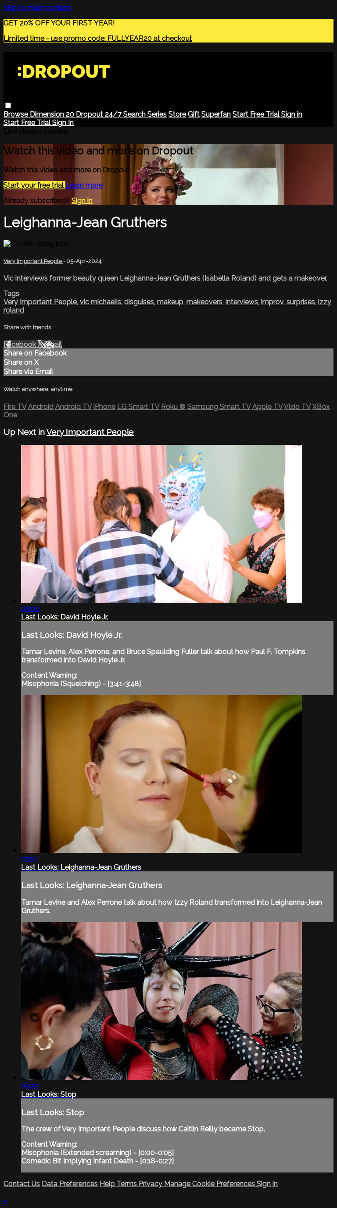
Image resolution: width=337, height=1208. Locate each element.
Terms (128, 1184)
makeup (170, 302)
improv (272, 302)
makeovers (204, 302)
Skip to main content (37, 8)
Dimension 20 (53, 114)
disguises (139, 302)
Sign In (63, 122)
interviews (242, 302)
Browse (17, 114)
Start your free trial (34, 185)
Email (53, 344)
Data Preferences (70, 1184)
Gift (194, 114)
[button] (8, 105)
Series (157, 114)
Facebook (21, 344)
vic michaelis (100, 302)
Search (135, 114)
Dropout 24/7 (99, 114)
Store (177, 114)
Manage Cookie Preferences (210, 1184)
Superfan (216, 114)
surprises (301, 302)
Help (108, 1184)
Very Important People (33, 261)
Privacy (151, 1184)
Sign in (291, 114)
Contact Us (22, 1184)
